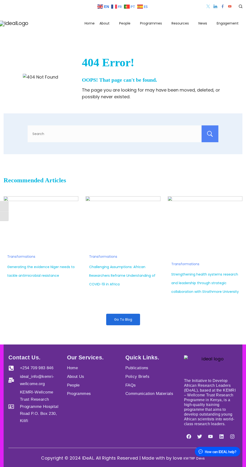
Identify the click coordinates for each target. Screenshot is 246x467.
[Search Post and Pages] (238, 6)
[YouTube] (230, 6)
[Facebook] (222, 6)
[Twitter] (208, 6)
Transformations (21, 256)
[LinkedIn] (215, 6)
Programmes (151, 23)
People (124, 23)
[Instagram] (232, 436)
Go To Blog (123, 319)
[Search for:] (123, 133)
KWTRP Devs (194, 458)
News (202, 23)
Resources (180, 23)
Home (90, 23)
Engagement (228, 23)
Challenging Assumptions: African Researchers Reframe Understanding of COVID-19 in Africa (122, 275)
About (104, 23)
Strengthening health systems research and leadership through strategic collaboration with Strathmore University (205, 283)
